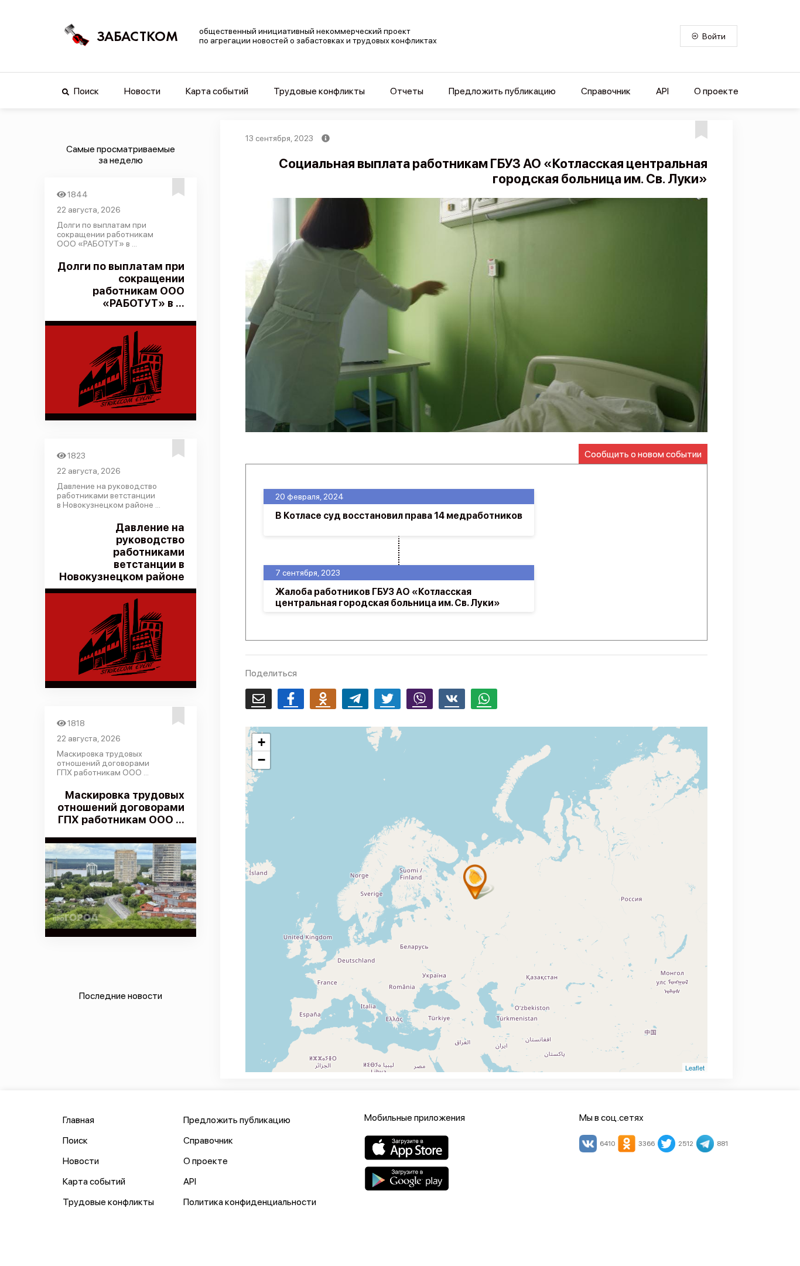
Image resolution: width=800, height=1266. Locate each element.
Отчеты (406, 91)
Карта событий (217, 91)
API (662, 91)
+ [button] (261, 742)
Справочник (606, 91)
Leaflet (695, 1067)
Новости (142, 91)
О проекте (716, 91)
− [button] (261, 759)
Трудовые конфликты (319, 91)
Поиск (85, 91)
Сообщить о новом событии (643, 454)
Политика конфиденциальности (249, 1201)
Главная (78, 1119)
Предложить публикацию (502, 91)
